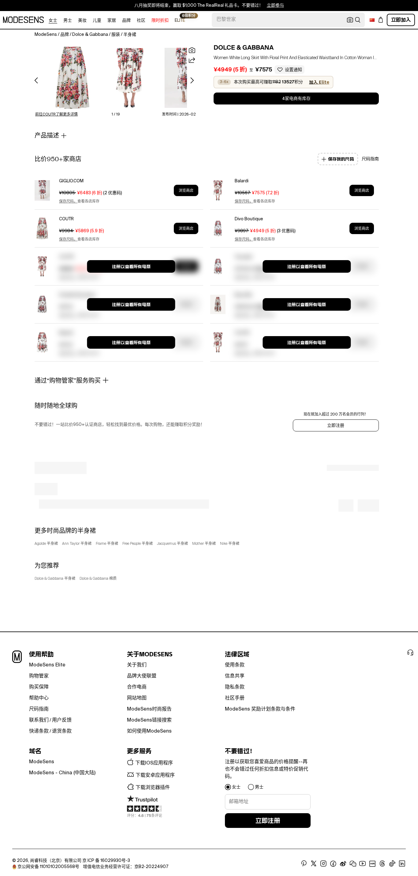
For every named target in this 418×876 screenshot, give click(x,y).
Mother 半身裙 (204, 544)
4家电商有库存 (296, 99)
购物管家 (39, 676)
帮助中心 (39, 698)
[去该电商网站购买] (42, 190)
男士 (67, 20)
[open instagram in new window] (323, 863)
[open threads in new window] (382, 863)
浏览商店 (186, 190)
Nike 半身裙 (229, 544)
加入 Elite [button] (319, 82)
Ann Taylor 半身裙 (76, 544)
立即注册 (335, 425)
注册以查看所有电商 (131, 266)
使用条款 (234, 665)
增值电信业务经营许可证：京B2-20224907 (125, 867)
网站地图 (137, 698)
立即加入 (401, 20)
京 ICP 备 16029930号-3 (106, 861)
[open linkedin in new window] (402, 863)
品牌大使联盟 (141, 676)
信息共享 (234, 676)
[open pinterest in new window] (304, 863)
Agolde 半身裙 (46, 544)
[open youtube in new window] (362, 863)
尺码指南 (39, 709)
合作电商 (137, 687)
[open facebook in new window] (333, 863)
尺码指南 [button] (370, 159)
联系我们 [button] (39, 720)
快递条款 (39, 731)
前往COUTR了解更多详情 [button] (56, 114)
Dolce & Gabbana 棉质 (98, 579)
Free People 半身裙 (137, 544)
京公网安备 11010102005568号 (48, 867)
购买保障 (39, 687)
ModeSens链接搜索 (149, 720)
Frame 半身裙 (107, 544)
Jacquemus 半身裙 (172, 544)
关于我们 (137, 665)
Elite (180, 20)
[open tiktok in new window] (392, 863)
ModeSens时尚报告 (149, 709)
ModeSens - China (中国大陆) (62, 773)
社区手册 (234, 698)
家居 (111, 20)
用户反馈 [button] (62, 720)
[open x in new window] (313, 863)
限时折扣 (160, 20)
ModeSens (41, 762)
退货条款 (62, 731)
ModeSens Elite (47, 665)
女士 (53, 20)
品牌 (126, 20)
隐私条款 (234, 687)
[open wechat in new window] (352, 863)
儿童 (97, 20)
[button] (72, 77)
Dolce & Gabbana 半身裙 (55, 579)
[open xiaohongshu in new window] (372, 863)
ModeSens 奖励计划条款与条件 (260, 709)
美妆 (82, 20)
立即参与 (275, 5)
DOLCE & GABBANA (244, 47)
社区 (141, 20)
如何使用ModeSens (149, 731)
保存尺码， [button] (68, 201)
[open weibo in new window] (343, 863)
